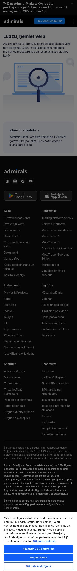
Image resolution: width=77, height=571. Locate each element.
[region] (38, 541)
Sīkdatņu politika (44, 540)
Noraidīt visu (38, 557)
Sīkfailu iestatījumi (38, 566)
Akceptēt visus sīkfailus (38, 548)
